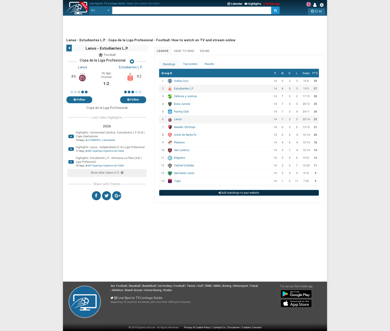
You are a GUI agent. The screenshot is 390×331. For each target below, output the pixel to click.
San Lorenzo (181, 150)
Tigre (177, 181)
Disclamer (234, 327)
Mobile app (272, 3)
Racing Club (181, 111)
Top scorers (190, 64)
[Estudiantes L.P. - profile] (130, 77)
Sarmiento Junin (184, 173)
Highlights (254, 3)
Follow (80, 99)
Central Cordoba (184, 165)
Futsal (254, 285)
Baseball (134, 285)
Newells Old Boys (184, 127)
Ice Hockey (165, 285)
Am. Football (119, 285)
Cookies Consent (251, 327)
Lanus (82, 67)
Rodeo (167, 290)
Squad (205, 51)
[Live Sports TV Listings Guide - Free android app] (296, 293)
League (163, 51)
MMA (217, 285)
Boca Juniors (182, 104)
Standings (169, 64)
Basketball (149, 285)
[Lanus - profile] (82, 77)
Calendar (236, 3)
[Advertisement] (148, 27)
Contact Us (219, 327)
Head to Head (184, 51)
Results (209, 64)
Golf (200, 285)
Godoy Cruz (181, 81)
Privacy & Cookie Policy (197, 327)
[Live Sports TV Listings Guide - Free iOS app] (296, 302)
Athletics (117, 290)
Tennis (191, 285)
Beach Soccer (133, 290)
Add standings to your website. (240, 192)
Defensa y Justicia (185, 96)
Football (179, 285)
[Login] (316, 5)
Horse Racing (152, 290)
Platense (179, 142)
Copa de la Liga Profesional (102, 60)
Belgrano (179, 157)
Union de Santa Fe (185, 134)
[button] (101, 10)
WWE (208, 285)
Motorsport (240, 285)
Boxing (227, 285)
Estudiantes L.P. (130, 67)
